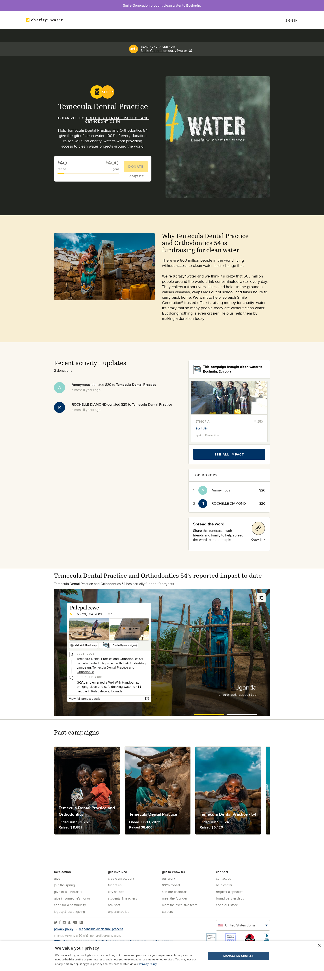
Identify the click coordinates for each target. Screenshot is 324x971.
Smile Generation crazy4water (165, 51)
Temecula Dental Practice (136, 384)
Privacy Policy (148, 964)
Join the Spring (64, 885)
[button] (227, 956)
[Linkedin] (81, 922)
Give (57, 878)
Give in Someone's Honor (72, 898)
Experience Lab (119, 911)
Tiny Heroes (116, 891)
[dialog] (162, 956)
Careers (167, 911)
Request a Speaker (229, 891)
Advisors (114, 905)
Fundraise (115, 885)
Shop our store (227, 905)
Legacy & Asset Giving (69, 911)
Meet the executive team (179, 905)
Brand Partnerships (230, 898)
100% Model (171, 885)
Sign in (291, 20)
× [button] (319, 945)
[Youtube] (75, 922)
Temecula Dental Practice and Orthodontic (105, 669)
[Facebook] (60, 922)
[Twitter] (55, 922)
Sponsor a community (70, 905)
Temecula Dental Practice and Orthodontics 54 (117, 120)
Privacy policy (63, 929)
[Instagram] (64, 922)
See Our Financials (175, 891)
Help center (224, 885)
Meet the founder (174, 898)
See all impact (229, 454)
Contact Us (223, 878)
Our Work (168, 878)
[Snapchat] (69, 922)
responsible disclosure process (101, 929)
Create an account (121, 878)
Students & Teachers (122, 898)
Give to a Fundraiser (68, 891)
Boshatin (193, 5)
